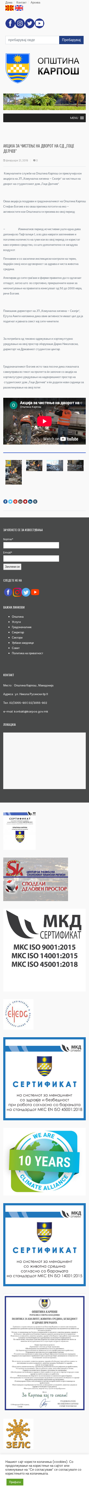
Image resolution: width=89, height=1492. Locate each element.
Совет (16, 648)
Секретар (18, 632)
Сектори (17, 638)
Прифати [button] (15, 1482)
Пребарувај (71, 39)
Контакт (21, 2)
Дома (8, 2)
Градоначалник (22, 627)
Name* (8, 539)
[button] (74, 118)
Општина (18, 617)
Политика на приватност (27, 653)
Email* (7, 552)
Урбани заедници (23, 643)
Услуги (16, 622)
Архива (35, 2)
